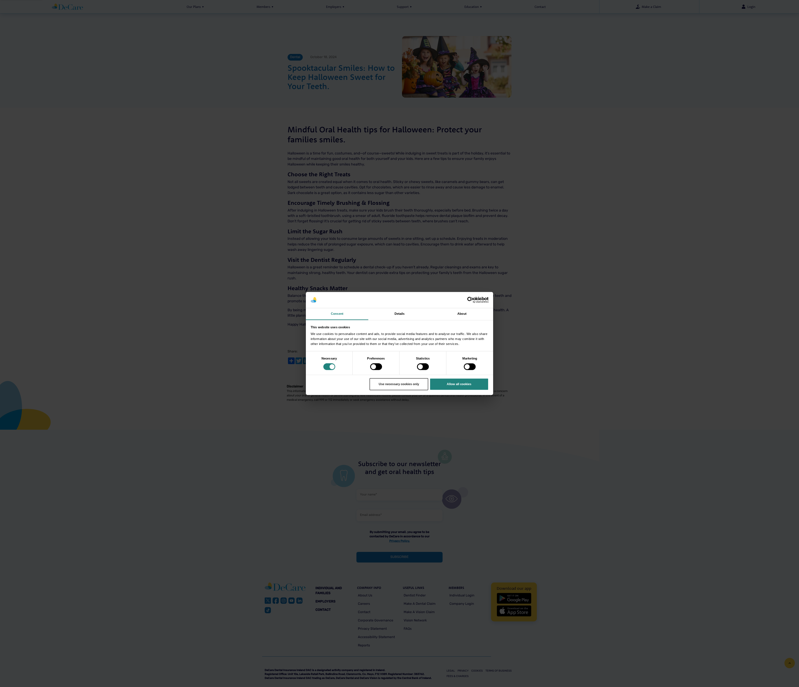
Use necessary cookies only (399, 384)
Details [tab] (400, 313)
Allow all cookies (459, 384)
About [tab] (461, 313)
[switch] (376, 366)
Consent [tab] (337, 313)
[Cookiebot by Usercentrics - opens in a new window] (470, 300)
